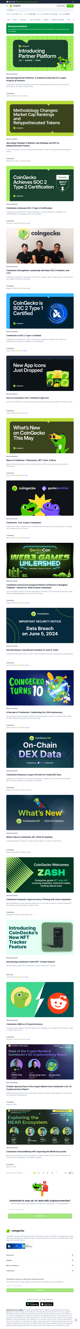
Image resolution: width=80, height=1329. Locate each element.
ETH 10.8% (54, 14)
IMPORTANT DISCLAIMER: (14, 1310)
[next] (56, 1173)
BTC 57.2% (47, 14)
